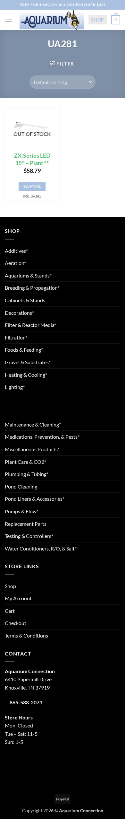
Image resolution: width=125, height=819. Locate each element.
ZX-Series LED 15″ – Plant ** (32, 159)
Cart (10, 611)
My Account (18, 598)
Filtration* (16, 337)
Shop (97, 19)
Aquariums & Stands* (28, 275)
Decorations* (19, 313)
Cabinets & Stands (25, 300)
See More (32, 186)
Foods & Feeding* (24, 350)
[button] (9, 20)
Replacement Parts (25, 524)
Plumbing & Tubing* (26, 474)
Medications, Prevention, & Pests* (42, 437)
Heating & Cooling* (26, 375)
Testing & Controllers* (29, 536)
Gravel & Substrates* (28, 362)
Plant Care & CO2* (25, 462)
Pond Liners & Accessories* (34, 499)
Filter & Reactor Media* (30, 325)
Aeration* (15, 263)
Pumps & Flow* (21, 511)
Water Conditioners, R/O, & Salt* (41, 548)
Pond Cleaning (21, 486)
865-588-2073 (26, 702)
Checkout (15, 623)
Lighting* (15, 387)
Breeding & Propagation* (32, 288)
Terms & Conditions (26, 635)
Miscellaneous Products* (32, 449)
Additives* (16, 251)
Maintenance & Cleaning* (33, 424)
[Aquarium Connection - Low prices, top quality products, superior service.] (52, 20)
